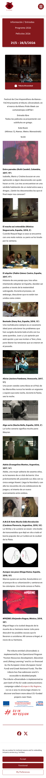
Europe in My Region (30, 687)
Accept (23, 759)
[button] (41, 6)
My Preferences (23, 772)
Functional (23, 766)
